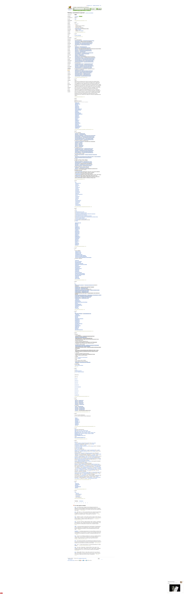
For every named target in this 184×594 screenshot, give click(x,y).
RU (100, 5)
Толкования (75, 10)
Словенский (69, 74)
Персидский (69, 63)
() (79, 171)
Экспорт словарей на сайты (71, 560)
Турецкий (69, 78)
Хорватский (69, 87)
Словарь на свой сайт (96, 5)
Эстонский (69, 91)
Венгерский (69, 27)
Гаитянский (69, 30)
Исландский (69, 40)
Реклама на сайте (84, 558)
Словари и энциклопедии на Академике (81, 7)
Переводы (79, 10)
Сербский (69, 71)
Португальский (69, 66)
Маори (68, 56)
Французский (69, 84)
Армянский (69, 24)
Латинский (69, 50)
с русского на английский (89, 12)
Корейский (69, 47)
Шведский (69, 90)
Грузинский (69, 33)
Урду (68, 81)
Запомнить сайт (89, 5)
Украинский (69, 80)
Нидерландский (69, 60)
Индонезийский (69, 37)
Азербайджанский (70, 20)
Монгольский (69, 57)
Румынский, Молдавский (69, 68)
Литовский (69, 53)
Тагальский (69, 77)
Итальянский (69, 43)
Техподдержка (80, 558)
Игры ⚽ (88, 10)
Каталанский (69, 46)
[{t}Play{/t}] (76, 22)
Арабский (69, 23)
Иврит (68, 36)
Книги (84, 10)
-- (82, 479)
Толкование (76, 16)
